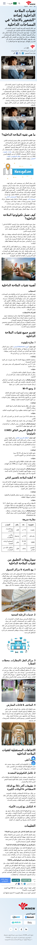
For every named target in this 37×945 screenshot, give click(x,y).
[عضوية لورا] (16, 917)
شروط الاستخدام (18, 939)
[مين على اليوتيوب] (11, 929)
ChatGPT (25, 880)
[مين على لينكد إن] (26, 929)
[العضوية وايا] (16, 923)
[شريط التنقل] (3, 3)
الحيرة (14, 880)
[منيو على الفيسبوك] (21, 929)
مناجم (25, 48)
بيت (30, 6)
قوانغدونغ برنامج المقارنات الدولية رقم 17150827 (18, 937)
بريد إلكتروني (33, 763)
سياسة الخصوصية (9, 939)
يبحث (19, 3)
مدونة (26, 6)
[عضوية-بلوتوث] (29, 917)
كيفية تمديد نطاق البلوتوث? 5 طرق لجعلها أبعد (17, 893)
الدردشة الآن (33, 758)
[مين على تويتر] (16, 929)
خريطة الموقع (27, 939)
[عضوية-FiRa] (29, 923)
